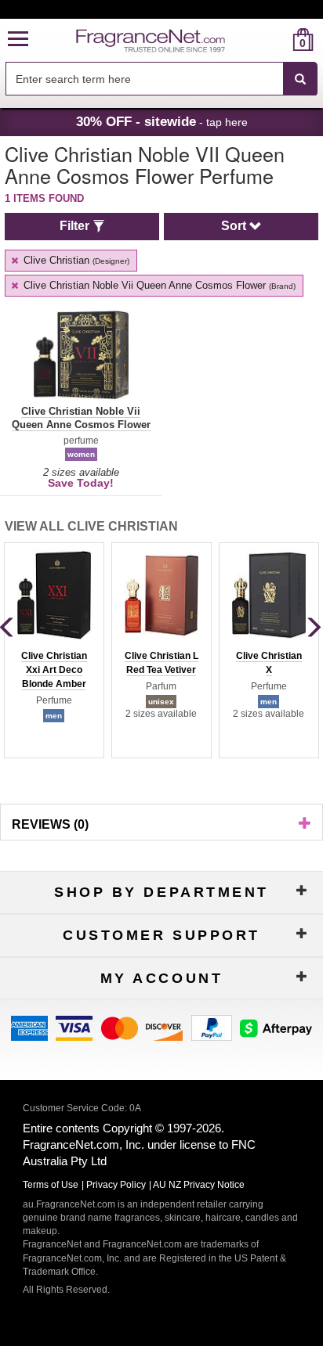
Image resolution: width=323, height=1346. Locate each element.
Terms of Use (50, 1184)
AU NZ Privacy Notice (199, 1184)
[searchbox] (144, 78)
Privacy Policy (116, 1184)
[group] (53, 650)
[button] (18, 39)
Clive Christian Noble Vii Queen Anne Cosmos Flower (158, 285)
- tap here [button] (162, 121)
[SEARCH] (300, 79)
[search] (278, 40)
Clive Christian (74, 260)
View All (91, 526)
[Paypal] (211, 1026)
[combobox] (161, 79)
